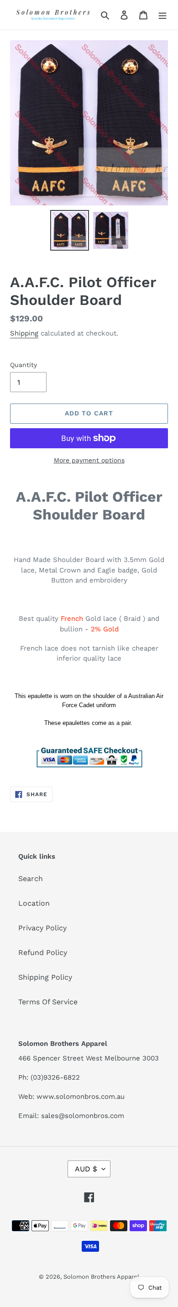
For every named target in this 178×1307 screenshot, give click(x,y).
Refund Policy (42, 952)
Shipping (24, 333)
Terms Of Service (48, 1001)
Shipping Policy (45, 977)
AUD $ (86, 1169)
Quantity (23, 364)
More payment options (89, 460)
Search (30, 878)
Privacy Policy (42, 928)
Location (34, 903)
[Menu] (162, 15)
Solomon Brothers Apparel (101, 1276)
